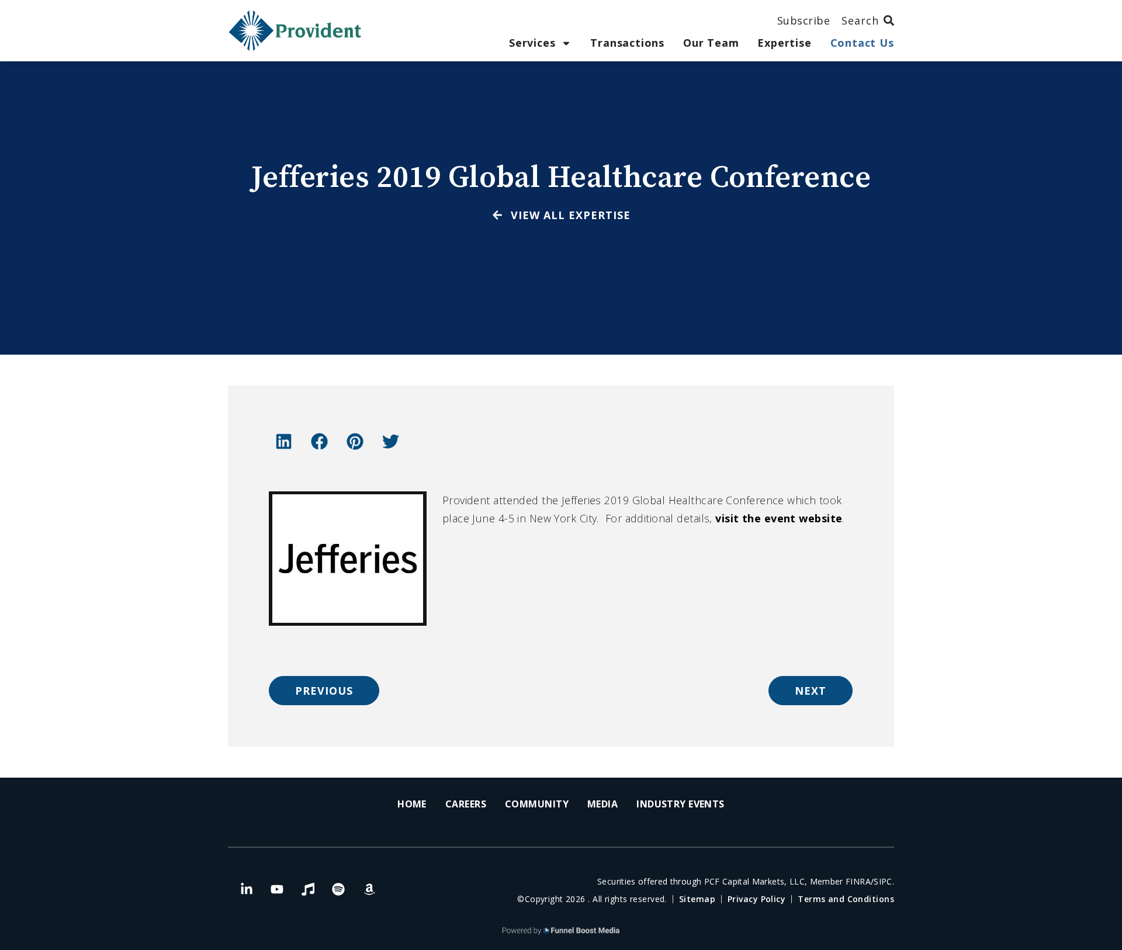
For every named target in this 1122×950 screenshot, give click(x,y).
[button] (283, 441)
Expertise (784, 43)
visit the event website (778, 518)
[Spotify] (338, 889)
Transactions (627, 43)
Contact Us (862, 43)
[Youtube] (277, 889)
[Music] (308, 889)
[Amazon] (369, 889)
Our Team (711, 43)
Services (532, 43)
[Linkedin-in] (246, 889)
